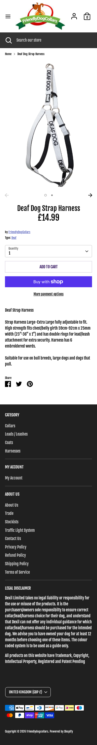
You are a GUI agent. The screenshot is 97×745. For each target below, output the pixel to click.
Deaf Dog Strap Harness (31, 54)
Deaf (13, 238)
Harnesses (12, 451)
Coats (9, 442)
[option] (48, 125)
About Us (11, 505)
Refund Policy (15, 555)
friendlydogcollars (37, 731)
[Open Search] (8, 40)
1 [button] (45, 195)
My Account (13, 477)
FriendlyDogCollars (19, 232)
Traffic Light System (20, 530)
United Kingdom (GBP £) (25, 692)
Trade (9, 513)
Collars (10, 425)
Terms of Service (17, 572)
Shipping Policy (17, 563)
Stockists (11, 521)
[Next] (90, 195)
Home (8, 54)
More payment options (49, 294)
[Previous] (6, 195)
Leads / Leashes (16, 434)
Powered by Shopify (61, 731)
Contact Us (13, 538)
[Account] (74, 14)
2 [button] (52, 195)
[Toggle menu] (8, 16)
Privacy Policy (15, 547)
